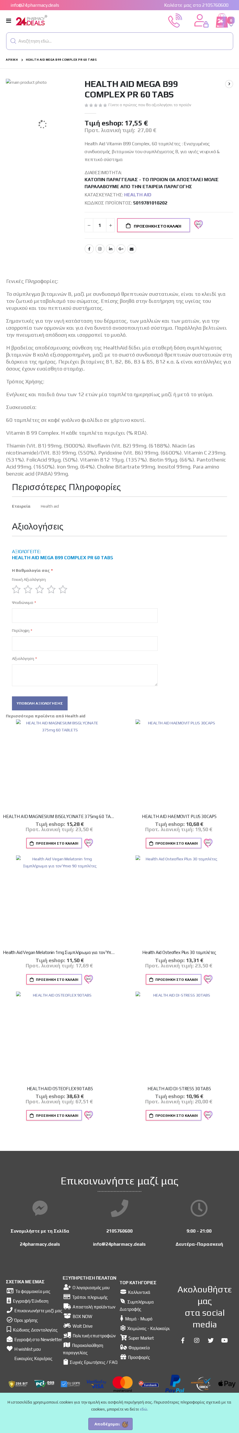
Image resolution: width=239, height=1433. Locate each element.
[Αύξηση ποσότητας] (110, 225)
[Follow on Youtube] (225, 1340)
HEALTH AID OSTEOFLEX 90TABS (60, 1088)
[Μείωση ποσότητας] (89, 225)
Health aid (137, 195)
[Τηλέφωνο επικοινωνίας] (119, 1208)
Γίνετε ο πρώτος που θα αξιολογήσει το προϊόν (149, 105)
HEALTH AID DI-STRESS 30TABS (179, 1088)
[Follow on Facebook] (183, 1340)
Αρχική (12, 59)
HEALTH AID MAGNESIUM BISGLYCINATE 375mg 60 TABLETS (60, 816)
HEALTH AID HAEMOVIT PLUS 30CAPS (179, 816)
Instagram (100, 249)
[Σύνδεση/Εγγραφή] (201, 20)
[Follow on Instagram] (197, 1340)
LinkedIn (110, 249)
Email (131, 249)
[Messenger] (39, 1208)
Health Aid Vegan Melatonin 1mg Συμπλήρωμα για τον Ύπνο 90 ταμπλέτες (60, 952)
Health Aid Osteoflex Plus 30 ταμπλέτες (179, 952)
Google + (121, 249)
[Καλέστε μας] (175, 20)
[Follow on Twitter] (211, 1340)
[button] (13, 41)
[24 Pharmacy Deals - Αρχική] (47, 20)
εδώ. (144, 1409)
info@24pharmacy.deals (34, 5)
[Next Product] (229, 84)
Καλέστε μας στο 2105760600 (196, 5)
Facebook (89, 249)
